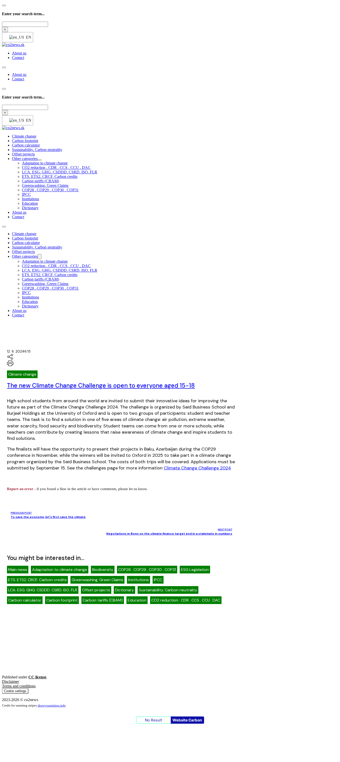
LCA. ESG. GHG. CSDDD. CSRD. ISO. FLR (59, 172)
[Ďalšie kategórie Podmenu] (40, 160)
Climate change (24, 136)
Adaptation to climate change (45, 163)
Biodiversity (102, 569)
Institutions (30, 199)
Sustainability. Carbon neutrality (37, 150)
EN (26, 37)
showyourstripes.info (52, 705)
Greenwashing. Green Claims (45, 185)
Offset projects (23, 154)
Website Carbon (187, 720)
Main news (17, 569)
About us (19, 53)
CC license (37, 677)
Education (30, 203)
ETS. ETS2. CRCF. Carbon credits (49, 176)
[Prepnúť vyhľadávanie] (4, 5)
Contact (18, 57)
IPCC (26, 194)
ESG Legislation (195, 569)
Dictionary (30, 208)
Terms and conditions (19, 686)
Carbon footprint (25, 141)
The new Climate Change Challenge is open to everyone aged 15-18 (101, 385)
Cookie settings (15, 691)
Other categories (25, 158)
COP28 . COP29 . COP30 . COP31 (50, 190)
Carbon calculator (26, 145)
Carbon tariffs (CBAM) (40, 181)
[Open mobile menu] (4, 67)
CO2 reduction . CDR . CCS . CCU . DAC (56, 167)
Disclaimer (10, 681)
